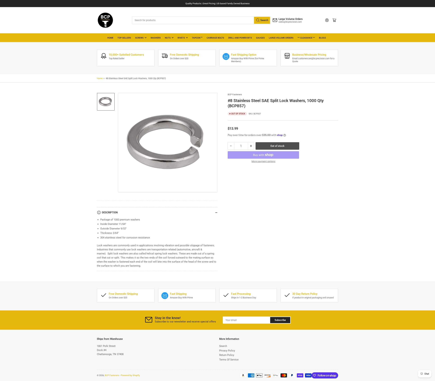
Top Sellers (124, 37)
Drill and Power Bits (240, 37)
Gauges (260, 37)
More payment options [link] (263, 161)
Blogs (322, 37)
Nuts (168, 37)
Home (110, 37)
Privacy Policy (227, 350)
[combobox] (201, 20)
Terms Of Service (229, 359)
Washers (156, 37)
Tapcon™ (197, 37)
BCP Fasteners (235, 94)
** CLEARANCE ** (306, 37)
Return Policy (226, 355)
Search (223, 346)
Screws (139, 37)
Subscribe (280, 320)
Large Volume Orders (281, 37)
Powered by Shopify (130, 375)
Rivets (181, 37)
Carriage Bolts (215, 37)
